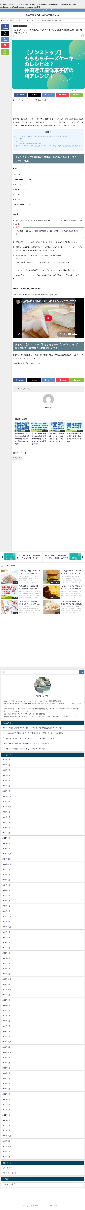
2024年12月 (6, 854)
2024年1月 (6, 911)
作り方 (20, 141)
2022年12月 (6, 979)
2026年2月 (6, 786)
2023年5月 (6, 953)
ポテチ (48, 408)
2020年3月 (6, 1120)
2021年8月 (6, 1063)
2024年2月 (6, 906)
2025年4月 (6, 838)
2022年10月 (6, 989)
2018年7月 (6, 1157)
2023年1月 (6, 974)
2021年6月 (6, 1073)
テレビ (15, 26)
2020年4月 (6, 1115)
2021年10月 (6, 1052)
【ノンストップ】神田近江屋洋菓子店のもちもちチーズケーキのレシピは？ (41, 136)
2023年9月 (6, 932)
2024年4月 (6, 895)
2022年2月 (6, 1031)
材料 (19, 139)
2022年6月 (6, 1010)
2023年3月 (6, 963)
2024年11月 (6, 859)
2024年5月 (6, 890)
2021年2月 (6, 1094)
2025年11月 (6, 801)
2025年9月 (6, 812)
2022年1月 (6, 1036)
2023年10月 (6, 927)
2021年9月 (6, 1057)
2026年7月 (6, 765)
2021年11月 (6, 1047)
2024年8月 (6, 874)
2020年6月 (6, 1104)
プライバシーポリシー (10, 1173)
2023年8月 (6, 937)
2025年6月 (6, 827)
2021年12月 (6, 1042)
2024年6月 (6, 885)
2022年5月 (6, 1015)
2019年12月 (6, 1136)
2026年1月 (6, 791)
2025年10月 (6, 806)
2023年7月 (6, 942)
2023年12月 (6, 916)
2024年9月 (6, 869)
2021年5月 (6, 1078)
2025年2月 (6, 843)
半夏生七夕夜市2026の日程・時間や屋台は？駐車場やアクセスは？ (25, 743)
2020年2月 (6, 1125)
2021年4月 (6, 1083)
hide (50, 132)
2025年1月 (6, 848)
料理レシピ (18, 458)
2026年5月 (6, 770)
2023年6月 (6, 948)
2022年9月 (6, 995)
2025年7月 (6, 822)
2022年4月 (6, 1021)
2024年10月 (6, 864)
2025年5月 (6, 833)
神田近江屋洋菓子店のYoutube (28, 143)
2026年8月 (6, 759)
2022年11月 (6, 984)
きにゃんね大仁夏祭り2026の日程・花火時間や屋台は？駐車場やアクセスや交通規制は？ (33, 733)
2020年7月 (6, 1099)
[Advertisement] (48, 110)
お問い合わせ (7, 1167)
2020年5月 (6, 1109)
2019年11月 (6, 1141)
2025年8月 (6, 817)
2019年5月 (6, 1151)
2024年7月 (6, 880)
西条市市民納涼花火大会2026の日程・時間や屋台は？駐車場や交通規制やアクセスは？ (32, 728)
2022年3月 (6, 1026)
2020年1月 (6, 1130)
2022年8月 (6, 1000)
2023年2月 (6, 968)
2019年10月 (6, 1146)
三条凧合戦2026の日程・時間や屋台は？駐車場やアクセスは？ (25, 749)
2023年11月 (6, 921)
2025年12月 (6, 796)
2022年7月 (6, 1005)
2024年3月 (6, 900)
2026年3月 (6, 780)
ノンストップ (22, 26)
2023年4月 (6, 958)
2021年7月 (6, 1068)
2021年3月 (6, 1089)
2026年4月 (6, 775)
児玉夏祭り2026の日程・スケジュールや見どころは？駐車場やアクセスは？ (29, 738)
